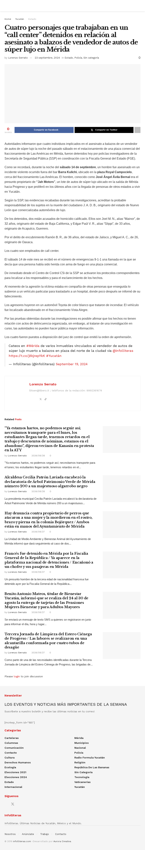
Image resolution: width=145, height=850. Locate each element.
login (17, 676)
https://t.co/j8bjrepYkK (27, 356)
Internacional (13, 786)
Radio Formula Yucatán (89, 757)
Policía (78, 57)
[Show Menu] (6, 5)
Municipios (81, 742)
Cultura (10, 757)
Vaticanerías (82, 782)
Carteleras (12, 737)
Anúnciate (28, 834)
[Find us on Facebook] (6, 804)
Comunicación (14, 747)
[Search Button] (138, 5)
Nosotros (10, 834)
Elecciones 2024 (16, 777)
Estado (32, 19)
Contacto (11, 752)
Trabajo (44, 834)
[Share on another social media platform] (137, 130)
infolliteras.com (22, 841)
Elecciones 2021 (15, 772)
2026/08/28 (38, 455)
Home (8, 19)
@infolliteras (123, 351)
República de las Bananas (91, 767)
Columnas (11, 742)
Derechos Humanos (18, 762)
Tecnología (81, 777)
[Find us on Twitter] (12, 804)
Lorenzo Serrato (18, 57)
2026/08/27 (38, 531)
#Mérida (32, 346)
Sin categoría (91, 57)
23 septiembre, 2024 (47, 57)
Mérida (78, 737)
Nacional (80, 747)
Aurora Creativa (62, 841)
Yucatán (19, 19)
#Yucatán (54, 356)
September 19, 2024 (72, 364)
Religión (79, 762)
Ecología (10, 767)
